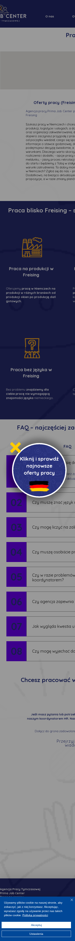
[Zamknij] (69, 902)
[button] (15, 447)
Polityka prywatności (35, 915)
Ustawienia (36, 933)
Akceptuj (36, 925)
